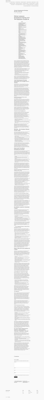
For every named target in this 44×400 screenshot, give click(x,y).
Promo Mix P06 (24, 4)
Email (15, 370)
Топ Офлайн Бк (20, 36)
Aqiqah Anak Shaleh (8, 390)
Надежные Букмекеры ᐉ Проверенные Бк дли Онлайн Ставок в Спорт (22, 29)
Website (15, 372)
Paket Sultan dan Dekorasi (32, 3)
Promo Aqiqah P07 (13, 4)
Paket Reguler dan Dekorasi (26, 3)
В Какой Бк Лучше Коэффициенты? (22, 25)
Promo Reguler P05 (36, 4)
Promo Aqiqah (36, 3)
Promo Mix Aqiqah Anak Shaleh (18, 4)
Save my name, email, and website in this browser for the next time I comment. (22, 375)
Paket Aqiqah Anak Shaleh (12, 3)
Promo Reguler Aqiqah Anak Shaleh (30, 4)
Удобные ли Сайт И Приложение (22, 45)
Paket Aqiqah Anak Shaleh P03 (19, 3)
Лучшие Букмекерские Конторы (22, 37)
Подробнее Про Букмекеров (22, 51)
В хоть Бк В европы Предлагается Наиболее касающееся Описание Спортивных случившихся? (22, 39)
